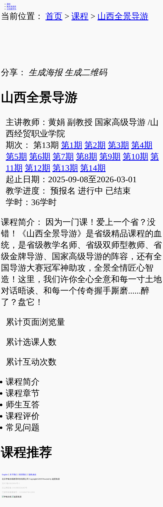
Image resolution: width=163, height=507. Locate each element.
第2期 (95, 145)
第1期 (71, 145)
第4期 (141, 145)
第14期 (93, 168)
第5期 (16, 156)
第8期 (86, 156)
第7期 (63, 156)
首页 (53, 16)
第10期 (135, 156)
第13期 (65, 168)
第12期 (37, 168)
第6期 (39, 156)
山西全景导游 (122, 16)
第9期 (110, 156)
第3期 (118, 145)
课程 (79, 16)
